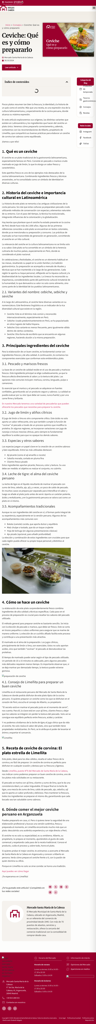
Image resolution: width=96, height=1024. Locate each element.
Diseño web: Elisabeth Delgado (12, 1020)
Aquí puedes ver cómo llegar (15, 871)
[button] (94, 8)
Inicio (8, 25)
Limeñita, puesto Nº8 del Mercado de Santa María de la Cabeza (37, 770)
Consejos (17, 25)
